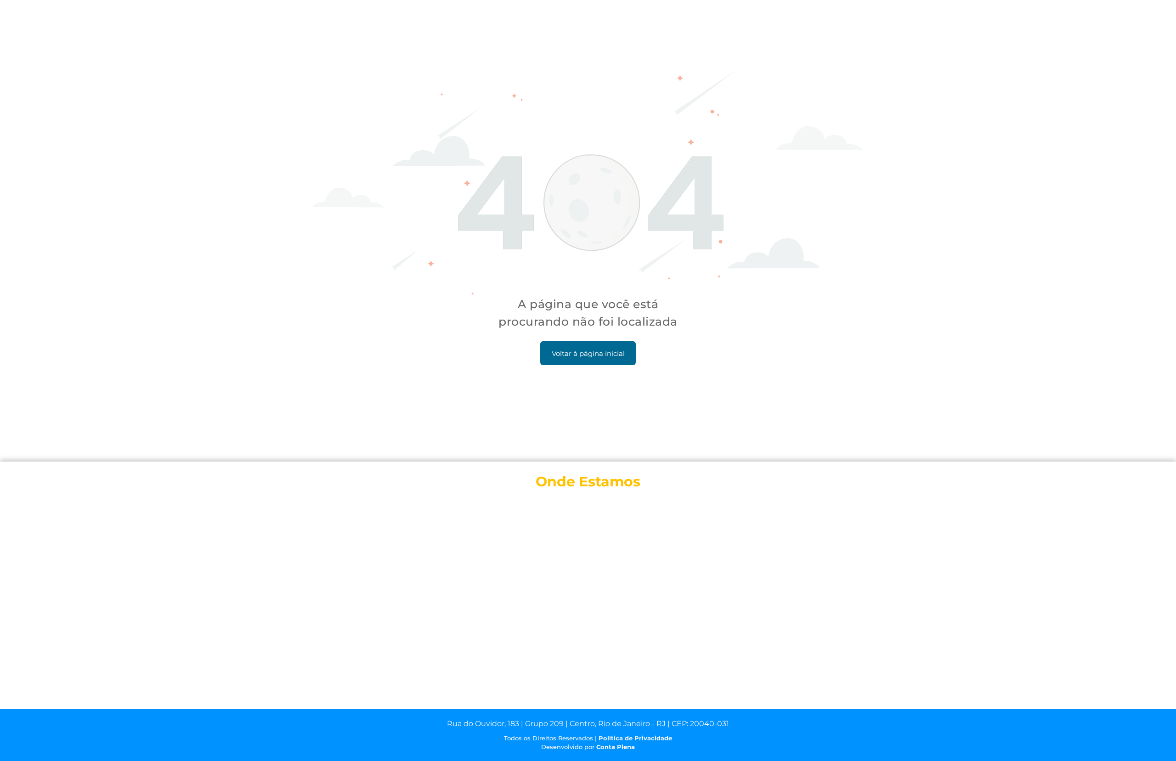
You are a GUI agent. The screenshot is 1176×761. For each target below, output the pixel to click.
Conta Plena (615, 746)
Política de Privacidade (635, 738)
